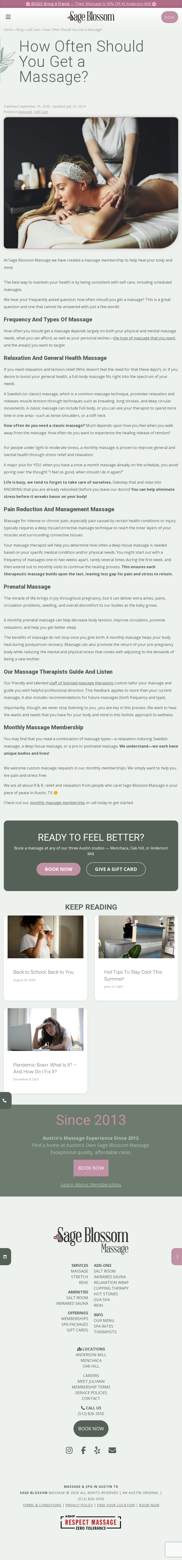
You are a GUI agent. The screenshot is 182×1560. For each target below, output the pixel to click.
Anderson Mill (91, 1354)
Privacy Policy (79, 1505)
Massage (25, 112)
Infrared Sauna (72, 1303)
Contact (91, 1398)
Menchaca (91, 1360)
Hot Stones (106, 1294)
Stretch (79, 1276)
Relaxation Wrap (111, 1282)
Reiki (83, 1282)
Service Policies (91, 1392)
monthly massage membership (57, 802)
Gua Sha (102, 1299)
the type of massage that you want (144, 338)
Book (169, 17)
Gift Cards (77, 1330)
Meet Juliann (91, 1381)
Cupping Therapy (111, 1288)
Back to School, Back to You (43, 972)
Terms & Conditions (42, 1505)
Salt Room (77, 1297)
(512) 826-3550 (91, 1413)
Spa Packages (75, 1324)
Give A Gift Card (116, 869)
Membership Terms (91, 1387)
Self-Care (41, 112)
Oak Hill (91, 1366)
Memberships (74, 1318)
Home (8, 29)
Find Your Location (116, 1505)
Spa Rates (103, 1326)
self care (33, 29)
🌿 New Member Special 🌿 (91, 3)
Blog (20, 29)
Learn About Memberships (91, 1184)
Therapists (105, 1332)
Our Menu (104, 1320)
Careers (91, 1375)
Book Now (58, 869)
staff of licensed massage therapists (81, 683)
